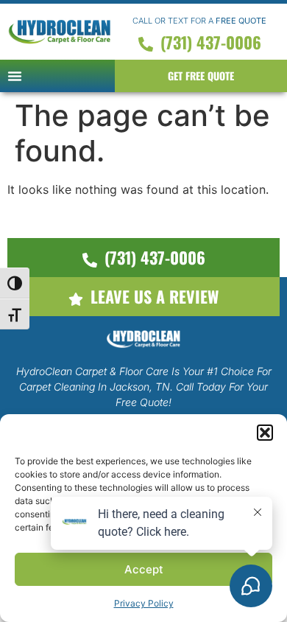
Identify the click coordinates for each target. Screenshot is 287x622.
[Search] (204, 474)
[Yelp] (143, 474)
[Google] (83, 474)
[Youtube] (173, 474)
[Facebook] (113, 474)
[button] (15, 76)
